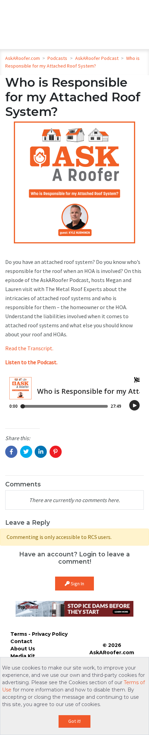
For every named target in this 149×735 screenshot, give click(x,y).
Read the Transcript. (29, 348)
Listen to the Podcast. (31, 362)
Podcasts (57, 58)
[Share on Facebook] (11, 452)
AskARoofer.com (22, 58)
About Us (22, 649)
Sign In (77, 583)
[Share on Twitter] (26, 452)
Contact (21, 641)
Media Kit (22, 656)
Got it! (74, 721)
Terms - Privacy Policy (39, 634)
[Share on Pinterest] (56, 452)
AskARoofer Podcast (97, 58)
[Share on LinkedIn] (41, 452)
